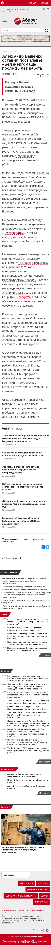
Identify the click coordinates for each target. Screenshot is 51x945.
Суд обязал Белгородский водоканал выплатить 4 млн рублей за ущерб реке (22, 454)
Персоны (17, 943)
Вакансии (28, 941)
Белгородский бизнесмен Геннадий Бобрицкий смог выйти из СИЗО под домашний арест (21, 521)
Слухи (4, 614)
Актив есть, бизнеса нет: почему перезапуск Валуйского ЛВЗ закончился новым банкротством (27, 715)
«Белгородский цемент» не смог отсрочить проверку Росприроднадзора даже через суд (24, 504)
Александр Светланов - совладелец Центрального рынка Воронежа (24, 775)
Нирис (38, 228)
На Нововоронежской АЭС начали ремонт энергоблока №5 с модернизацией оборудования (23, 849)
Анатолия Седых (13, 292)
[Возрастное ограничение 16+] (2, 3)
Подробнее (44, 793)
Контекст (5, 807)
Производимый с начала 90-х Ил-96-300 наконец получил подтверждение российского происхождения (24, 581)
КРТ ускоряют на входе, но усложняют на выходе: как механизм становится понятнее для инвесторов (27, 694)
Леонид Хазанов (13, 335)
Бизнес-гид (41, 902)
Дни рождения (7, 769)
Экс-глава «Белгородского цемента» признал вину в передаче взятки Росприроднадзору (21, 470)
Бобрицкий (9, 297)
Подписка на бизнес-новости (13, 941)
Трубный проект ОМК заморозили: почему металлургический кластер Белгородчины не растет (28, 750)
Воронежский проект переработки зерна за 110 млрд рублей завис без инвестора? (27, 643)
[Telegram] (47, 547)
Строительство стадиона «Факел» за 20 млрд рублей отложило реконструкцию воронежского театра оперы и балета (26, 594)
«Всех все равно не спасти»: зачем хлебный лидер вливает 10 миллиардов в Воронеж (28, 702)
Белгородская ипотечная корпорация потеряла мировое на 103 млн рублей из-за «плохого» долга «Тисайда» (27, 678)
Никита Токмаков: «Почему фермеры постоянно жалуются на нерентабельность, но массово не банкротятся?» (27, 742)
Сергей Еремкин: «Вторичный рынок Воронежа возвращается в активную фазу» (27, 708)
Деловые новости (37, 889)
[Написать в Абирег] (48, 9)
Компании (25, 943)
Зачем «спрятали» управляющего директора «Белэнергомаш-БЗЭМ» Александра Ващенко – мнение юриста (25, 438)
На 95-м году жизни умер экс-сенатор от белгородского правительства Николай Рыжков (22, 487)
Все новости (9, 875)
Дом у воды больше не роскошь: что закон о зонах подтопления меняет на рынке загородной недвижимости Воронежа (27, 686)
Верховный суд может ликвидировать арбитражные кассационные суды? (24, 629)
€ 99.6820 (45, 3)
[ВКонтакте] (43, 547)
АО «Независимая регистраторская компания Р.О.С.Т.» (24, 147)
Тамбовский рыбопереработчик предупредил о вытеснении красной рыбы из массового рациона (24, 588)
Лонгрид (5, 671)
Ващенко (43, 173)
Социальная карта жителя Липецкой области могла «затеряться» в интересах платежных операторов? (28, 621)
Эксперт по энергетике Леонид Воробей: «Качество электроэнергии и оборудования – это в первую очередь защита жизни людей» (28, 723)
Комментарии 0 (13, 558)
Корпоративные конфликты (21, 896)
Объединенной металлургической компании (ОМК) (21, 160)
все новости (44, 762)
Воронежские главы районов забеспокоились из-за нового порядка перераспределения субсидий (28, 636)
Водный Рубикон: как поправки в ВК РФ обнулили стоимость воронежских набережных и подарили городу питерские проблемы (27, 732)
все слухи (45, 655)
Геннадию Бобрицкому (33, 262)
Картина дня (26, 883)
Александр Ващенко (32, 104)
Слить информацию (40, 941)
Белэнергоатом (14, 232)
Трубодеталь (22, 181)
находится (24, 297)
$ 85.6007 (33, 3)
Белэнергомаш (37, 254)
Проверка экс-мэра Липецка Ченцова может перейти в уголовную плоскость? (27, 649)
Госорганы (33, 943)
